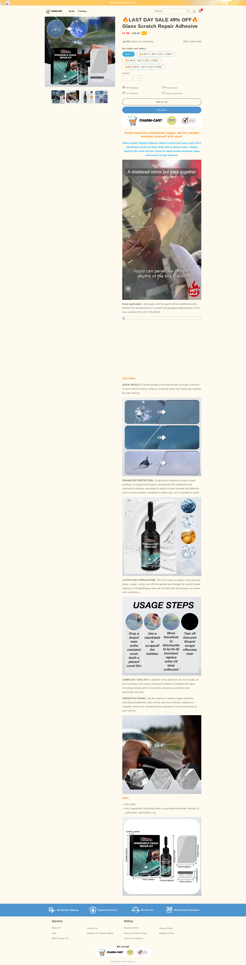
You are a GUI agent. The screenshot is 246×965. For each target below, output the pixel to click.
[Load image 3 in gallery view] (87, 96)
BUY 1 (128, 54)
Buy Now (162, 110)
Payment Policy (131, 928)
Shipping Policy (166, 933)
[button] (83, 11)
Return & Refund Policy (135, 933)
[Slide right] (112, 97)
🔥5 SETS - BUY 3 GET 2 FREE (141, 60)
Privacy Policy (166, 928)
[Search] (188, 11)
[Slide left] (48, 97)
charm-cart (131, 961)
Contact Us (92, 928)
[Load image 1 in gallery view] (58, 96)
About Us (56, 928)
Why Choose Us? (60, 938)
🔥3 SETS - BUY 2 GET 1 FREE (155, 54)
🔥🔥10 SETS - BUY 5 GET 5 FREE (143, 67)
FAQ (54, 933)
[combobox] (171, 11)
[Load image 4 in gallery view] (101, 96)
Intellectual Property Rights (100, 933)
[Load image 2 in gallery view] (72, 96)
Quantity (126, 73)
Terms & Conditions (133, 938)
